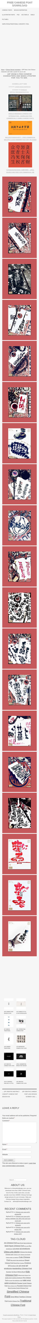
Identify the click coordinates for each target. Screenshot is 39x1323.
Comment (6, 1120)
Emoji (33, 14)
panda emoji (8, 1278)
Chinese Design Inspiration (13, 69)
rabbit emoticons (10, 1283)
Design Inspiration (20, 10)
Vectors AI (25, 14)
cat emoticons (24, 1249)
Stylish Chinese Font (14, 1301)
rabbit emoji (27, 1280)
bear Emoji (20, 1243)
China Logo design (12, 1252)
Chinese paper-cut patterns (12, 1257)
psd (21, 1280)
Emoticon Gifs (14, 1266)
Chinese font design (26, 1252)
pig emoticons (16, 1280)
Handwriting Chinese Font (22, 1268)
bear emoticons (27, 1243)
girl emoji (22, 1266)
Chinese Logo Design (25, 1254)
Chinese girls (9, 1254)
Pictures (5, 19)
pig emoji (10, 1280)
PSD (18, 14)
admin (25, 83)
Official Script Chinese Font (24, 1275)
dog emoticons (20, 1260)
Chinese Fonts (7, 10)
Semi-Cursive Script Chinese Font (18, 1288)
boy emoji (26, 1246)
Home (2, 69)
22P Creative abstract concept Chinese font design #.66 (11, 1094)
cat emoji (16, 1249)
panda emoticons (17, 1278)
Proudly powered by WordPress (11, 1315)
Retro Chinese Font (12, 1285)
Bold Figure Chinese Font (14, 1246)
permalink (24, 89)
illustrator (8, 1272)
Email (4, 1149)
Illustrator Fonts (8, 14)
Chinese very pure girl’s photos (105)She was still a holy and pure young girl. (18, 1219)
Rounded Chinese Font (24, 1286)
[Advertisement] (19, 47)
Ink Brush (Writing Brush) (18, 1272)
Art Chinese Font (10, 1243)
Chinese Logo (17, 1254)
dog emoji (13, 1260)
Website (5, 1154)
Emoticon (22, 1263)
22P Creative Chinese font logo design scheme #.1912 (29, 1094)
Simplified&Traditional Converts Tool (15, 24)
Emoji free (17, 1263)
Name (4, 1144)
